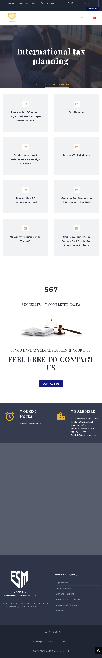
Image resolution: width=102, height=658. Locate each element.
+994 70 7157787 (78, 431)
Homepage (37, 642)
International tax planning (68, 599)
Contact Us (64, 642)
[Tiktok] (81, 3)
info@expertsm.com (86, 435)
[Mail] (60, 632)
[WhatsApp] (53, 632)
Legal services (62, 582)
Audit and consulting (65, 593)
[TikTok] (56, 632)
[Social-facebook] (68, 3)
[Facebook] (42, 632)
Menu (88, 18)
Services (50, 642)
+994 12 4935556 (82, 428)
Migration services (64, 588)
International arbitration (67, 605)
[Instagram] (72, 3)
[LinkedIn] (46, 632)
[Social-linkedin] (76, 3)
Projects (59, 610)
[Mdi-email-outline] (89, 3)
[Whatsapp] (85, 3)
